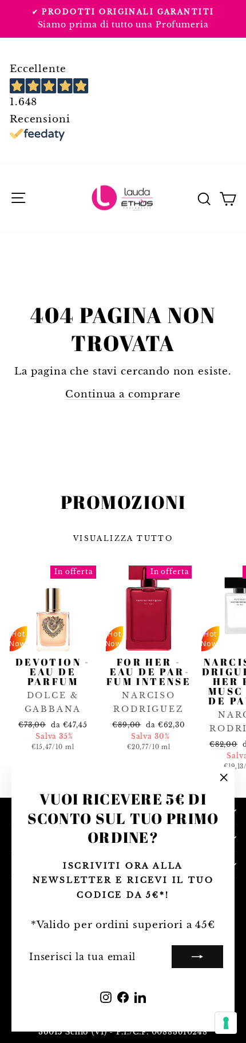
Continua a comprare (122, 394)
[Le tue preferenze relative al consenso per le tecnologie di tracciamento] (226, 1023)
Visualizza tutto (123, 538)
